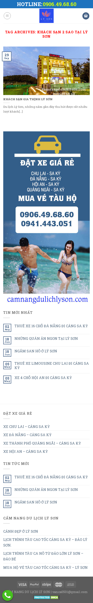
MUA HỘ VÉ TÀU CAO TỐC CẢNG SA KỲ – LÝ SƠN (45, 567)
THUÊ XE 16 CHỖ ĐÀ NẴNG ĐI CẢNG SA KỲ (51, 326)
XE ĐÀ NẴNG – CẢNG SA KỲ (27, 434)
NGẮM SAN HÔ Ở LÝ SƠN (35, 351)
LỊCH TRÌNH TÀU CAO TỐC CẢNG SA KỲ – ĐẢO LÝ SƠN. (45, 542)
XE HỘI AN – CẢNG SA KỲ (25, 451)
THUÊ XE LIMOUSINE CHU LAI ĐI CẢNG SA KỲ (51, 365)
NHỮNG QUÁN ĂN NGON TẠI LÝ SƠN (46, 338)
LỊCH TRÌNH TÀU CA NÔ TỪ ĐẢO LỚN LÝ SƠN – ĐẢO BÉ (43, 556)
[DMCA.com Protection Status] (46, 597)
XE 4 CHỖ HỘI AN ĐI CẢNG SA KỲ (43, 378)
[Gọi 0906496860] (7, 595)
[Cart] (85, 15)
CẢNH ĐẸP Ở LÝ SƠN (20, 531)
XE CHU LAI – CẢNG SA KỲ (26, 426)
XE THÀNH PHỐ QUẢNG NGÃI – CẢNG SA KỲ (42, 443)
